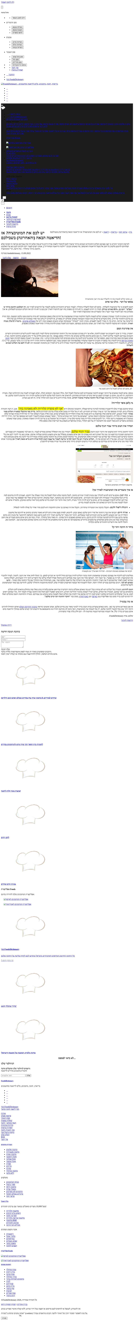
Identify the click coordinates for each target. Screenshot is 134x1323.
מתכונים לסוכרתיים (31, 126)
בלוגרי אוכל (10, 1236)
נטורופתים (10, 1238)
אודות (3, 1113)
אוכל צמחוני (90, 124)
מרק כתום (10, 1286)
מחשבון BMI (11, 172)
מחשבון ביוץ (11, 181)
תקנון (3, 1123)
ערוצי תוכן (10, 186)
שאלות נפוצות (6, 1120)
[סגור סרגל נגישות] (2, 7)
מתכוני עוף (44, 124)
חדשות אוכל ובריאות (14, 188)
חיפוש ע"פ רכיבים (28, 156)
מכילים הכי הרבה (13, 156)
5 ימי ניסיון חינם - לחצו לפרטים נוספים (21, 163)
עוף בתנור (10, 1288)
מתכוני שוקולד (12, 1171)
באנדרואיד (84, 596)
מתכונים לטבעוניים (77, 124)
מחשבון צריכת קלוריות (60, 172)
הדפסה (16, 258)
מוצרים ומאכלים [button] (26, 151)
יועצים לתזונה (11, 1246)
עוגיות (56, 124)
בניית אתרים (22, 1304)
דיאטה (106, 232)
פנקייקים (9, 1284)
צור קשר (15, 67)
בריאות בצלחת (118, 193)
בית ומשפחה (100, 188)
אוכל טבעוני (11, 1161)
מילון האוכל (10, 153)
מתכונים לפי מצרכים (68, 131)
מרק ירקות (10, 1272)
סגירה (4, 1318)
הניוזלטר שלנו (7, 1063)
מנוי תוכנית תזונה (8, 1130)
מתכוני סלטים (124, 124)
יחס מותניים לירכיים (14, 169)
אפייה (67, 124)
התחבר (10, 74)
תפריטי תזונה (53, 156)
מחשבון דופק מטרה (30, 169)
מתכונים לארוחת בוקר (15, 1279)
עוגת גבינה (10, 1274)
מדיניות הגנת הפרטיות (10, 1315)
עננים (8, 214)
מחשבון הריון (11, 179)
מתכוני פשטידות (112, 124)
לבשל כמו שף (79, 193)
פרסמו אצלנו (6, 1116)
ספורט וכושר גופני (57, 188)
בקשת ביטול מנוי (7, 1132)
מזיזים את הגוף (39, 193)
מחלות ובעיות (82, 188)
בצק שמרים (11, 1293)
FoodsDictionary (7, 1081)
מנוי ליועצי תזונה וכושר (10, 1109)
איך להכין (109, 188)
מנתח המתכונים (122, 131)
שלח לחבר (7, 258)
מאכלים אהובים (29, 321)
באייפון (94, 596)
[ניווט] (2, 105)
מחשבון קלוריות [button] (25, 158)
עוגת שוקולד (11, 1269)
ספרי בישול (25, 131)
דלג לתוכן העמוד (7, 2)
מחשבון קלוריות (63, 169)
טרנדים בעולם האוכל (14, 126)
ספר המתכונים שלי (107, 131)
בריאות (91, 188)
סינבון (8, 212)
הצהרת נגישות (17, 70)
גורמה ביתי (10, 193)
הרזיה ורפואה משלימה (24, 193)
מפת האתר (5, 1118)
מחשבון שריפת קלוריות (48, 169)
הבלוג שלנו (5, 1134)
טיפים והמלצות (29, 188)
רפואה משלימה (71, 188)
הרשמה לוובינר (12, 224)
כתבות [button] (14, 183)
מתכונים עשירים (82, 131)
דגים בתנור (10, 1295)
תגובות (24, 258)
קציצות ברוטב (11, 217)
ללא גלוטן (10, 1173)
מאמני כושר (11, 1243)
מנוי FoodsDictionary (15, 79)
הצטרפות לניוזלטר (13, 219)
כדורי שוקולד (11, 1276)
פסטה (51, 124)
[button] (13, 119)
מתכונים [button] (23, 119)
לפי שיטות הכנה (12, 133)
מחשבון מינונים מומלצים (41, 172)
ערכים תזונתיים (41, 156)
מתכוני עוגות (100, 124)
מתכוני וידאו (95, 131)
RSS (3, 1137)
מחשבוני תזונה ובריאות (15, 167)
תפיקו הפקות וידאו (8, 1304)
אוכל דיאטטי (54, 131)
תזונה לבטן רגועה (67, 193)
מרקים (16, 124)
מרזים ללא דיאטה (53, 193)
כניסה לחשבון (13, 114)
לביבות (9, 1291)
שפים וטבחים (11, 1241)
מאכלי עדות (34, 131)
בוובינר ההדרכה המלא (28, 607)
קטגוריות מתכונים (6, 1144)
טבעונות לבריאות (92, 193)
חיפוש (9, 208)
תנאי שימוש (11, 1123)
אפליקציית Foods (13, 138)
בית (130, 232)
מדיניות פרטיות (7, 1125)
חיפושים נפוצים (6, 1264)
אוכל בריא (44, 131)
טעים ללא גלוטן (106, 193)
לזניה (8, 1281)
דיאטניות (9, 1234)
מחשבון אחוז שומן (24, 172)
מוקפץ (61, 124)
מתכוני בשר (34, 124)
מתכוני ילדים (24, 124)
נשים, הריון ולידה (42, 188)
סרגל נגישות (11, 226)
